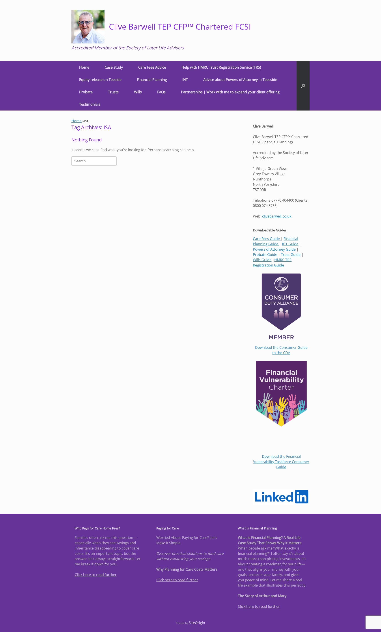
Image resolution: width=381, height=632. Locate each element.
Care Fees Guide (267, 238)
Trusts (113, 92)
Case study (114, 67)
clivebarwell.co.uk (276, 216)
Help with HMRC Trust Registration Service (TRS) (221, 67)
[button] (303, 86)
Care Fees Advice (152, 67)
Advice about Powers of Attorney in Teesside (240, 79)
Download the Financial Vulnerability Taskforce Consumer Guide (281, 461)
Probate (86, 92)
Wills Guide (262, 259)
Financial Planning (152, 79)
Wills (138, 92)
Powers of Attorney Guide (274, 249)
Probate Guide (265, 254)
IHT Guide (290, 244)
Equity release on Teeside (100, 79)
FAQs (161, 92)
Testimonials (89, 104)
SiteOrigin (197, 622)
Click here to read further (96, 574)
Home (84, 67)
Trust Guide (291, 254)
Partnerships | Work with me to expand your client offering (230, 92)
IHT (185, 79)
